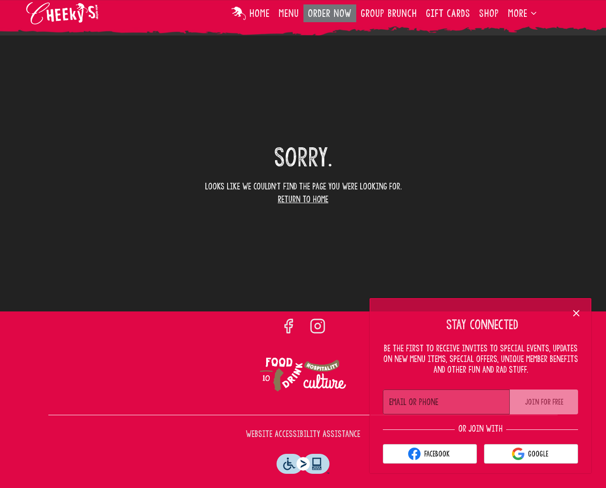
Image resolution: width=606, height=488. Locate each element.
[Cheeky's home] (66, 13)
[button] (523, 13)
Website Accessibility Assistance (303, 434)
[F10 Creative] (303, 375)
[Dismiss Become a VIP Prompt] (576, 313)
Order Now (330, 13)
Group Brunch (389, 13)
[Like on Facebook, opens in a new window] (288, 327)
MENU (289, 13)
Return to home (303, 199)
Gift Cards (448, 13)
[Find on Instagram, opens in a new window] (318, 327)
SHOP (489, 13)
